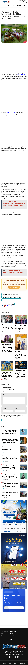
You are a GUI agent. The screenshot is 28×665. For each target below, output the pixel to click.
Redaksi (3, 633)
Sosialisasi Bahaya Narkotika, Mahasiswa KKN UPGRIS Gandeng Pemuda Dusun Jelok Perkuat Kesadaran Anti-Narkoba (9, 449)
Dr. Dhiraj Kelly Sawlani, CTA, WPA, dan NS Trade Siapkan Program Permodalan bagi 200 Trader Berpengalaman (20, 373)
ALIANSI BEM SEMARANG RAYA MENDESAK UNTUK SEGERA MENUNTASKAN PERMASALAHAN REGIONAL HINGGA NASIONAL (9, 494)
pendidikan (4, 300)
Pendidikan (18, 5)
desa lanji (4, 294)
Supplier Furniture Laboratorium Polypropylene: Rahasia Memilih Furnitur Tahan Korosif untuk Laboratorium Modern (9, 485)
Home (2, 5)
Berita (12, 5)
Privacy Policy (13, 635)
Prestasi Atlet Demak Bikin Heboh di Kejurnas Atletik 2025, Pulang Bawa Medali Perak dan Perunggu (7, 375)
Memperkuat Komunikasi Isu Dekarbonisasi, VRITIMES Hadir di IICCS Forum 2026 (20, 354)
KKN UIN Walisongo (13, 294)
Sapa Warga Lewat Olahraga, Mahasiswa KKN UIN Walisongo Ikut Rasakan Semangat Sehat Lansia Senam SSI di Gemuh (9, 458)
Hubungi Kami (14, 608)
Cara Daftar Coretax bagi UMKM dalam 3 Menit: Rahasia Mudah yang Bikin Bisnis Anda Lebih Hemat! (9, 432)
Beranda (3, 8)
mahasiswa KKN (11, 112)
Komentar (6, 395)
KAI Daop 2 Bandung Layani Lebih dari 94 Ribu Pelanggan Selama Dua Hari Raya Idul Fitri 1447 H (7, 327)
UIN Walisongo (21, 74)
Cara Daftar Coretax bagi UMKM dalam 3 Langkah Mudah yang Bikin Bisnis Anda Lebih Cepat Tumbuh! (9, 476)
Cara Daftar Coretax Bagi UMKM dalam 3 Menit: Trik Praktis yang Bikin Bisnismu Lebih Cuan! (9, 441)
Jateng (7, 5)
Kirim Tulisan (4, 638)
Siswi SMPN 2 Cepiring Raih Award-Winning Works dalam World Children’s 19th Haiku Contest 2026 (8, 467)
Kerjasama (12, 633)
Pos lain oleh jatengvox (12, 305)
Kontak (3, 635)
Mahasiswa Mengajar (7, 297)
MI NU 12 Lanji (17, 297)
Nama (4, 408)
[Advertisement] (14, 58)
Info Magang (13, 631)
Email (16, 408)
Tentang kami (4, 631)
